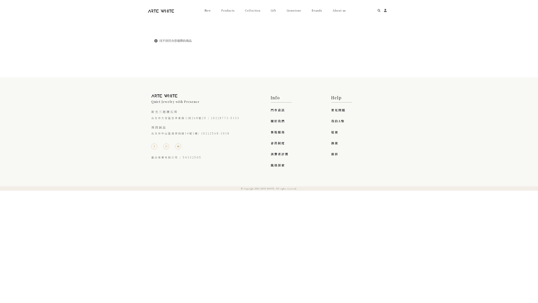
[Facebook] (154, 146)
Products (228, 10)
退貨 (334, 132)
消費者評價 (280, 154)
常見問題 (338, 110)
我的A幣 (338, 121)
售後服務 (278, 132)
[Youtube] (178, 146)
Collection (252, 10)
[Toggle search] (379, 10)
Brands (317, 10)
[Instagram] (166, 146)
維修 (334, 154)
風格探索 (278, 165)
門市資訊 (278, 110)
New (207, 10)
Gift (273, 10)
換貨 (334, 143)
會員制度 (278, 143)
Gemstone (294, 10)
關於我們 (278, 121)
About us (339, 10)
